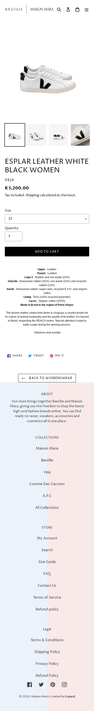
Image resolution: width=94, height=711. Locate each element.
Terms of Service (47, 597)
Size (8, 211)
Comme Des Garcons (47, 484)
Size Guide (47, 562)
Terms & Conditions (47, 640)
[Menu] (86, 9)
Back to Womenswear (50, 378)
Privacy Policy (47, 663)
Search (47, 550)
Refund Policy (47, 675)
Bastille (47, 460)
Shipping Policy (47, 652)
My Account (47, 538)
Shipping (32, 195)
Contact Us (47, 585)
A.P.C (47, 495)
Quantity (12, 228)
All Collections (47, 507)
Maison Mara (47, 448)
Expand (70, 696)
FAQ (47, 573)
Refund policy (47, 609)
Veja (47, 472)
